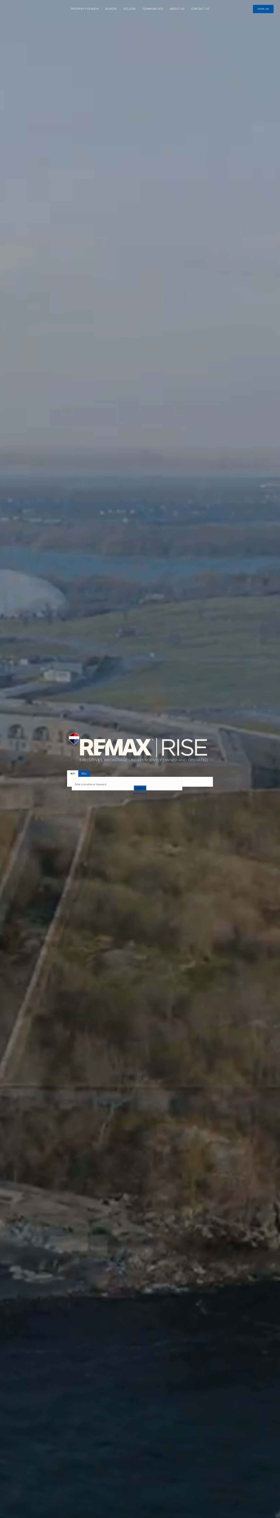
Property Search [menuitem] (85, 8)
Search (140, 788)
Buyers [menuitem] (111, 8)
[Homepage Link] (140, 747)
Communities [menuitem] (152, 8)
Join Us (263, 8)
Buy (72, 773)
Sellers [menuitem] (129, 8)
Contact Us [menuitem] (200, 8)
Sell (84, 773)
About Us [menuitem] (177, 8)
